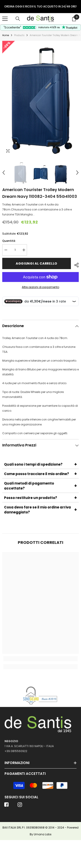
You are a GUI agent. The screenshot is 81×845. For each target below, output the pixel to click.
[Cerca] (17, 18)
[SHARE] (75, 264)
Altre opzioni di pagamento (40, 287)
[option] (40, 6)
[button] (3, 172)
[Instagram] (20, 806)
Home (5, 35)
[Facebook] (6, 806)
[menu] (5, 18)
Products (19, 35)
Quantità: (9, 241)
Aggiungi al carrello (36, 263)
